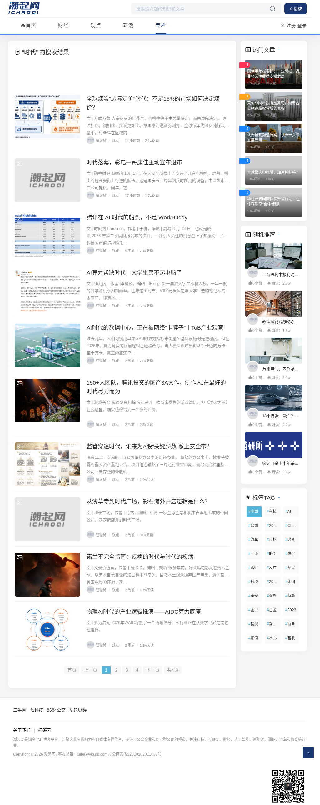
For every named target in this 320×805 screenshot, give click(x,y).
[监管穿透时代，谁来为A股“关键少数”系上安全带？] (47, 464)
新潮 (128, 25)
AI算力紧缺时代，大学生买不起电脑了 (134, 273)
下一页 (152, 670)
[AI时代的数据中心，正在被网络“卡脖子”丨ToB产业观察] (47, 346)
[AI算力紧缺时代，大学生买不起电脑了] (47, 290)
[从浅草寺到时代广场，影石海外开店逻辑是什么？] (47, 519)
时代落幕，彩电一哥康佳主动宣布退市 (134, 162)
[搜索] (272, 8)
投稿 (297, 8)
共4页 (172, 670)
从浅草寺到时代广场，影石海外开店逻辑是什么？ (148, 501)
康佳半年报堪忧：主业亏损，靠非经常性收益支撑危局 (273, 74)
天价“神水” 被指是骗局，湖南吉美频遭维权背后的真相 (273, 106)
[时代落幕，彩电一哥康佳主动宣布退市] (47, 180)
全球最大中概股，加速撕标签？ (273, 172)
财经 (63, 25)
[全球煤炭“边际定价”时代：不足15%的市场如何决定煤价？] (47, 116)
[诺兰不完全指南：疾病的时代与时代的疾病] (47, 575)
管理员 (101, 140)
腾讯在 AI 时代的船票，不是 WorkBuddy (137, 217)
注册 (291, 25)
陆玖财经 (78, 710)
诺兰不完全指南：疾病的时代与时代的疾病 (140, 557)
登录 (302, 25)
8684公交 (56, 710)
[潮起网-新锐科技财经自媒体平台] (24, 7)
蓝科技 (36, 710)
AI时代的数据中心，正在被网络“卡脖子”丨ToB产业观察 (155, 328)
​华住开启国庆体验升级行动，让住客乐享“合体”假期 (273, 202)
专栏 (161, 25)
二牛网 (19, 710)
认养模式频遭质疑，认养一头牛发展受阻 (273, 137)
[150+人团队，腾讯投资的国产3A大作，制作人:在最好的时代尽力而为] (47, 400)
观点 (96, 25)
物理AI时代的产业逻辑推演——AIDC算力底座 (144, 612)
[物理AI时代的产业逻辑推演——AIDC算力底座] (47, 630)
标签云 (44, 730)
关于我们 (22, 730)
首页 (31, 25)
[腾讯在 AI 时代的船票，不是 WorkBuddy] (47, 235)
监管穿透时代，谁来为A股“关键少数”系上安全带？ (149, 446)
